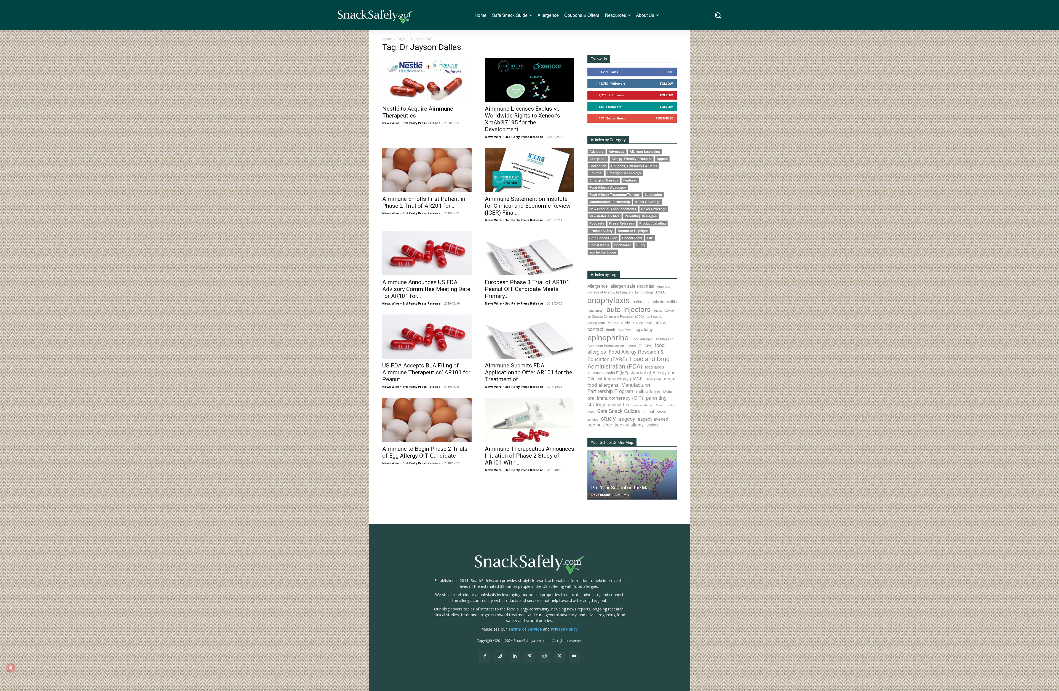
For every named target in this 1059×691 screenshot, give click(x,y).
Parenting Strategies (641, 216)
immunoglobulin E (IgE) (607, 372)
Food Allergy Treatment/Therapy (614, 194)
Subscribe (664, 118)
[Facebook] (484, 656)
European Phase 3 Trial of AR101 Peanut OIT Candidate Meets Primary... (527, 289)
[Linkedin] (514, 656)
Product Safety (601, 230)
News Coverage (653, 209)
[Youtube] (574, 656)
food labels (654, 367)
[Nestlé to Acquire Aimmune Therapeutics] (427, 80)
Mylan (668, 391)
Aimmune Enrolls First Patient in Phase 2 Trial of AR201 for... (423, 202)
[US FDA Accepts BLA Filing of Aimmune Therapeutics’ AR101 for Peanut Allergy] (427, 336)
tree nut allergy (629, 424)
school (648, 411)
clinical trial (642, 323)
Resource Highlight (633, 230)
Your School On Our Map (612, 442)
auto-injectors (628, 308)
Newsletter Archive (604, 216)
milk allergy (648, 391)
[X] (559, 656)
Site (650, 238)
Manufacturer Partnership (609, 201)
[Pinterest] (529, 656)
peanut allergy (642, 405)
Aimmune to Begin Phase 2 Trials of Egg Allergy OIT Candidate (424, 452)
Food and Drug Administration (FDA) (628, 362)
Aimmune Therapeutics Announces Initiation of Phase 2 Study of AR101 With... (529, 455)
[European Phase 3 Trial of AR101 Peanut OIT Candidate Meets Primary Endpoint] (529, 253)
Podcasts (596, 223)
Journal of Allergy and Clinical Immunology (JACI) (631, 375)
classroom (596, 323)
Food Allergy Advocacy (607, 187)
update (652, 425)
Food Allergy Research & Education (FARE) (625, 355)
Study (640, 245)
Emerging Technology (624, 173)
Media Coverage (647, 201)
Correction (597, 166)
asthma (639, 301)
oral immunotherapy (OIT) (615, 397)
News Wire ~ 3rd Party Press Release (411, 123)
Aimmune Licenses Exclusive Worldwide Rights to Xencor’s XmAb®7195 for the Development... (522, 119)
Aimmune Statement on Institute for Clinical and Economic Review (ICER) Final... (528, 206)
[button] (718, 15)
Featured (630, 180)
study (608, 417)
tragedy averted (653, 419)
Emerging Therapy (603, 180)
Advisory (596, 151)
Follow (666, 83)
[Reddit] (544, 656)
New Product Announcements (612, 209)
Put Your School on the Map (621, 487)
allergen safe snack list (632, 286)
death (610, 329)
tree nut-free (599, 424)
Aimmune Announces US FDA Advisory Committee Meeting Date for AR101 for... (426, 289)
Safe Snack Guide (603, 238)
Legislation (653, 194)
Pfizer (659, 405)
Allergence (597, 158)
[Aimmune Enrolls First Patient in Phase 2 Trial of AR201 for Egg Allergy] (427, 170)
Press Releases (621, 223)
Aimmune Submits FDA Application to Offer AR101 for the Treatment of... (528, 372)
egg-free (624, 329)
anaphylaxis (608, 299)
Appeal (662, 158)
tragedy (627, 418)
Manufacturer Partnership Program (619, 387)
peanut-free (619, 404)
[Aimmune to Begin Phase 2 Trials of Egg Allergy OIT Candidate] (427, 420)
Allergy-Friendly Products (631, 158)
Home (387, 38)
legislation (653, 379)
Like (670, 72)
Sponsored (622, 245)
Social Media (599, 245)
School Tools (632, 238)
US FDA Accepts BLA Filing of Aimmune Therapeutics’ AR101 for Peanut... (426, 372)
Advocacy (617, 151)
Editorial (595, 173)
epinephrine (608, 337)
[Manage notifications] (10, 667)
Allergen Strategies (645, 151)
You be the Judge (602, 252)
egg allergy (643, 329)
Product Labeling (652, 223)
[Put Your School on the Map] (632, 474)
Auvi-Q (657, 311)
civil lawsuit (654, 316)
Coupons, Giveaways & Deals (634, 166)
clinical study (619, 323)
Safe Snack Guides (618, 410)
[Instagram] (499, 655)
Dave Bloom (600, 495)
